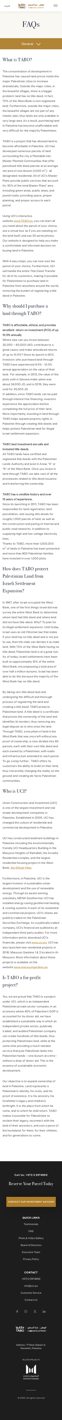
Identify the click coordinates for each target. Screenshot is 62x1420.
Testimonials (31, 1224)
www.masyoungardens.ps (31, 967)
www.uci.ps (39, 942)
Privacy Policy (31, 1259)
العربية (6, 6)
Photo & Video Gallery (31, 1238)
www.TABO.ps (23, 221)
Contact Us (31, 1299)
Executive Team (31, 1252)
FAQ (31, 1231)
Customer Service (31, 1292)
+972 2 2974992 (37, 1175)
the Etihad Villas (21, 867)
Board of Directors (31, 1245)
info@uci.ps (31, 1285)
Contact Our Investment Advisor (31, 1202)
